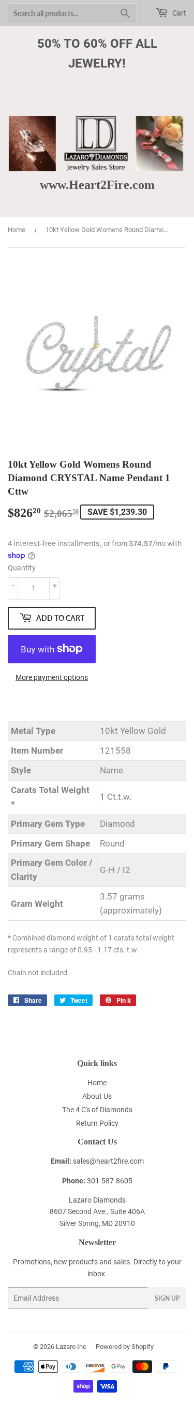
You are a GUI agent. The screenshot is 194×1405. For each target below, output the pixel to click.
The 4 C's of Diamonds (97, 1110)
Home (16, 230)
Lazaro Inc (71, 1347)
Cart (178, 13)
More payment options (52, 677)
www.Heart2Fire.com (97, 185)
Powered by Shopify (125, 1347)
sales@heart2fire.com (108, 1161)
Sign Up (167, 1298)
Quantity (22, 568)
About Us (97, 1096)
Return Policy (97, 1123)
